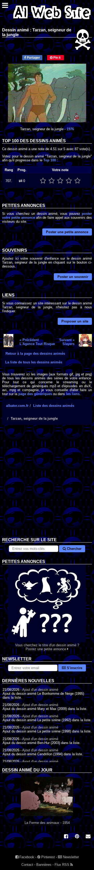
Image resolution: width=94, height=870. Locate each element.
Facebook (26, 857)
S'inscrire (74, 668)
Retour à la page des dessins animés (35, 353)
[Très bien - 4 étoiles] (68, 181)
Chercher (73, 549)
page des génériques (35, 394)
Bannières (43, 865)
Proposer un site (74, 321)
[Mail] (88, 837)
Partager (33, 57)
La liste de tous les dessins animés (33, 362)
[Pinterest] (77, 837)
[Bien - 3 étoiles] (60, 181)
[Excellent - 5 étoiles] (77, 181)
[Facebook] (66, 837)
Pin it (56, 57)
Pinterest (47, 857)
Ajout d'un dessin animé (40, 690)
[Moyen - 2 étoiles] (51, 181)
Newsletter (70, 857)
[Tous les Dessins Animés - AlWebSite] (52, 20)
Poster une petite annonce (67, 232)
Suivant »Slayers (66, 342)
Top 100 (49, 160)
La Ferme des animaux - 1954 (47, 823)
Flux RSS (62, 865)
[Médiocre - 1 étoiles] (43, 181)
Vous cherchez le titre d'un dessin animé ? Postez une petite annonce (47, 647)
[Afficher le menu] (5, 7)
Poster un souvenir (72, 277)
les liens (73, 394)
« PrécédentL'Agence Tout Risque (37, 342)
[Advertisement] (47, 485)
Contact (27, 865)
